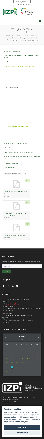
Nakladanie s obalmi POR (16, 122)
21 (27, 362)
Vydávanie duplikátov (11, 163)
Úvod (8, 36)
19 (17, 362)
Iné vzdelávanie (9, 148)
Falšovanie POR (13, 130)
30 (37, 367)
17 (6, 362)
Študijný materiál (11, 87)
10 (6, 358)
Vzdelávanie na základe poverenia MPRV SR (18, 66)
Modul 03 (9, 83)
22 (32, 362)
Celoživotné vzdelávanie (12, 51)
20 (22, 362)
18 (11, 362)
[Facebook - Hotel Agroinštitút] (3, 286)
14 (27, 358)
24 (6, 367)
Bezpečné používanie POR (16, 117)
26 (17, 367)
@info (3, 299)
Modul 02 (9, 79)
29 (32, 367)
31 (6, 371)
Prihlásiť (6, 271)
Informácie (9, 70)
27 (22, 367)
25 (11, 367)
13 (22, 358)
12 (17, 358)
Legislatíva (11, 106)
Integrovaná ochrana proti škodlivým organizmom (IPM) (20, 112)
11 (11, 358)
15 (32, 358)
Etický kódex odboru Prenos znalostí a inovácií (19, 152)
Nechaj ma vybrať (21, 422)
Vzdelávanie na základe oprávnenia (15, 143)
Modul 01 (9, 74)
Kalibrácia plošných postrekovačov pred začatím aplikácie (23, 92)
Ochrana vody (12, 135)
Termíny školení (9, 167)
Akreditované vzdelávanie (12, 62)
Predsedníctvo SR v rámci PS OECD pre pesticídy (21, 139)
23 (37, 362)
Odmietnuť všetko (22, 432)
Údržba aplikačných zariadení (17, 98)
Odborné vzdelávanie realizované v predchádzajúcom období (21, 56)
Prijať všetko (22, 427)
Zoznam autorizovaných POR (18, 126)
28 (27, 367)
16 (37, 358)
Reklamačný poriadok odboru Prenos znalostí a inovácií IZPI (22, 158)
